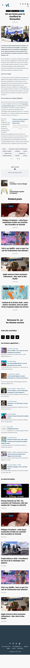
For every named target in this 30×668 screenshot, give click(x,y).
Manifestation (8, 153)
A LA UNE (8, 10)
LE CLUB (20, 486)
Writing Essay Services (12, 428)
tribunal (17, 155)
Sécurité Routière (7, 155)
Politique (25, 452)
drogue (25, 151)
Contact (13, 648)
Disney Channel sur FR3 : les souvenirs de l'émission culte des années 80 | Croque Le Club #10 (14, 503)
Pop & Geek (11, 234)
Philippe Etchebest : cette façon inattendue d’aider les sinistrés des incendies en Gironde (15, 222)
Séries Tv (11, 288)
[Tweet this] (19, 158)
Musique (11, 206)
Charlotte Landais (7, 151)
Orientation (6, 544)
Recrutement (20, 648)
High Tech (11, 260)
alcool (4, 149)
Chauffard (17, 151)
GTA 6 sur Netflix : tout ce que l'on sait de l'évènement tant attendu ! (14, 588)
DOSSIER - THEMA (15, 10)
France (22, 10)
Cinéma (9, 388)
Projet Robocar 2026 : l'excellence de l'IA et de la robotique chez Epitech (14, 561)
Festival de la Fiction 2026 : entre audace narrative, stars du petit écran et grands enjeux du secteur (15, 305)
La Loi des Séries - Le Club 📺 (10, 486)
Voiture (25, 155)
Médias (14, 361)
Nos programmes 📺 (17, 646)
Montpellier (22, 153)
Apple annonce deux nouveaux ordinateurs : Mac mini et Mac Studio (15, 276)
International (19, 452)
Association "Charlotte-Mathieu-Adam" (18, 149)
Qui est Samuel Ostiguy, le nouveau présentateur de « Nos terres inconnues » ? (14, 378)
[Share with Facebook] (17, 158)
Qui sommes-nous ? (6, 646)
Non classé (10, 426)
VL (15, 169)
